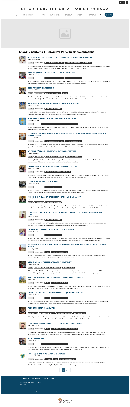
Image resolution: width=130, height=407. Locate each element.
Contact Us (91, 15)
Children (48, 359)
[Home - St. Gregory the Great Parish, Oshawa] (17, 15)
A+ (120, 3)
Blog (30, 93)
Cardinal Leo (87, 62)
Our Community (27, 15)
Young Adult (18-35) (69, 267)
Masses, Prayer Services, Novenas (54, 62)
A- (124, 3)
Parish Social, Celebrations (74, 62)
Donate (109, 15)
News (31, 62)
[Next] (69, 370)
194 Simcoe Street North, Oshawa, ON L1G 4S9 (30, 382)
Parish (37, 123)
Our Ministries (55, 15)
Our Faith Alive (33, 313)
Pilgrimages (67, 171)
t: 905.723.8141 (23, 384)
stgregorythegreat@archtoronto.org (27, 386)
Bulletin (80, 15)
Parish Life (68, 15)
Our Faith (42, 15)
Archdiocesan (39, 62)
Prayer (65, 93)
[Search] (100, 15)
